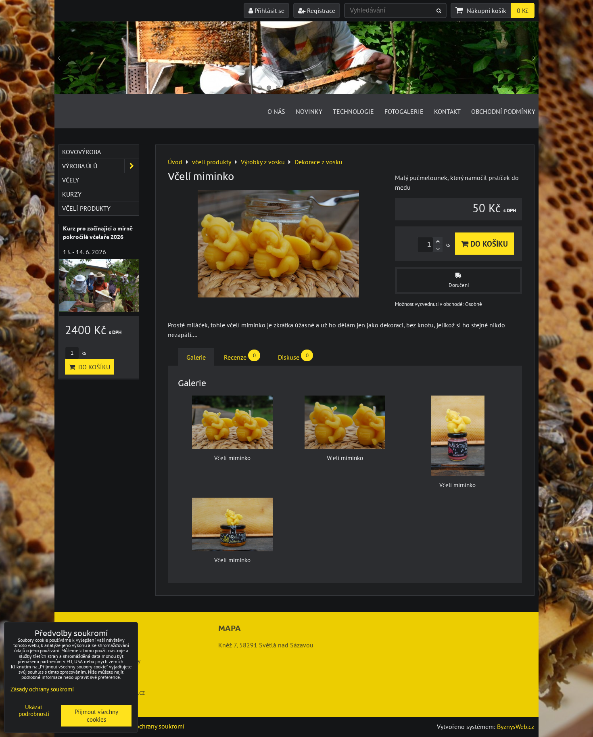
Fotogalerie (404, 111)
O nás (276, 111)
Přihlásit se (268, 10)
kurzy (71, 194)
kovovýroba (81, 152)
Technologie (353, 111)
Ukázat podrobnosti (34, 710)
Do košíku (488, 244)
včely (70, 180)
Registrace (320, 10)
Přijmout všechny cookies (96, 715)
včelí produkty (86, 208)
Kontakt (447, 111)
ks (83, 353)
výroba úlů (79, 166)
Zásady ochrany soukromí (149, 726)
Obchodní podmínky (503, 111)
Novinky (309, 111)
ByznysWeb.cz (515, 726)
